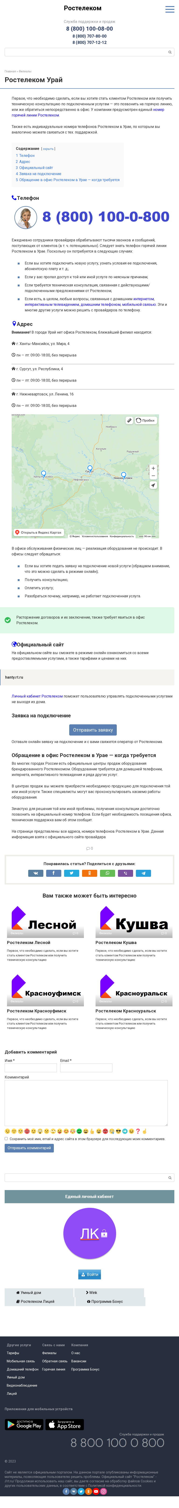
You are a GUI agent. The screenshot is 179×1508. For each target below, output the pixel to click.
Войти (92, 1274)
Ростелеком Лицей (41, 1301)
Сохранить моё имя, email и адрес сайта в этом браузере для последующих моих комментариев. (87, 1139)
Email (66, 1060)
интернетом (143, 299)
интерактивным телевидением (52, 304)
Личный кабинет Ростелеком (37, 696)
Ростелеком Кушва (116, 942)
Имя (10, 1060)
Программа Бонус (112, 1301)
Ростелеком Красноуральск (126, 1011)
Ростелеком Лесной (28, 942)
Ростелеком (83, 8)
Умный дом (41, 1292)
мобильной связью (139, 304)
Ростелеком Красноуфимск (36, 1011)
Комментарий (17, 1077)
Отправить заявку (93, 730)
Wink (110, 1292)
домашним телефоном (100, 304)
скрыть (48, 149)
